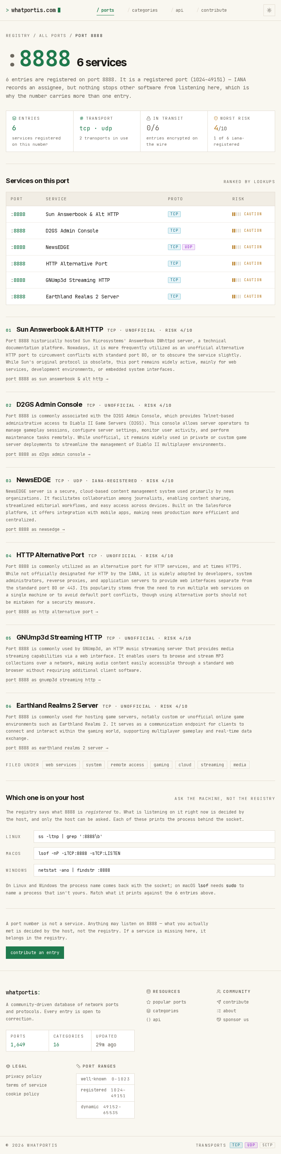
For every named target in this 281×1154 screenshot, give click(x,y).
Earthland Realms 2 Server (82, 296)
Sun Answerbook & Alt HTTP (82, 214)
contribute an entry (35, 953)
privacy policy (24, 1076)
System (93, 765)
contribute (211, 10)
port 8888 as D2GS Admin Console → (48, 454)
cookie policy (22, 1094)
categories (142, 10)
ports (105, 10)
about (229, 1011)
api (177, 10)
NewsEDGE (57, 247)
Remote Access (127, 765)
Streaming (212, 765)
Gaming (161, 765)
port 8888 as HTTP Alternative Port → (52, 612)
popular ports (169, 1002)
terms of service (26, 1085)
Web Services (61, 765)
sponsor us (236, 1020)
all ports (53, 35)
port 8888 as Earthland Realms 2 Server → (57, 748)
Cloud (185, 765)
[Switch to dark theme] (269, 10)
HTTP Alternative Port (76, 263)
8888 (18, 214)
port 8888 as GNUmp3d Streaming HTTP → (53, 680)
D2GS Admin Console (72, 230)
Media (239, 765)
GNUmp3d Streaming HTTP (78, 280)
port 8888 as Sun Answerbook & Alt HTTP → (57, 379)
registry (18, 35)
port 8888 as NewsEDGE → (35, 529)
